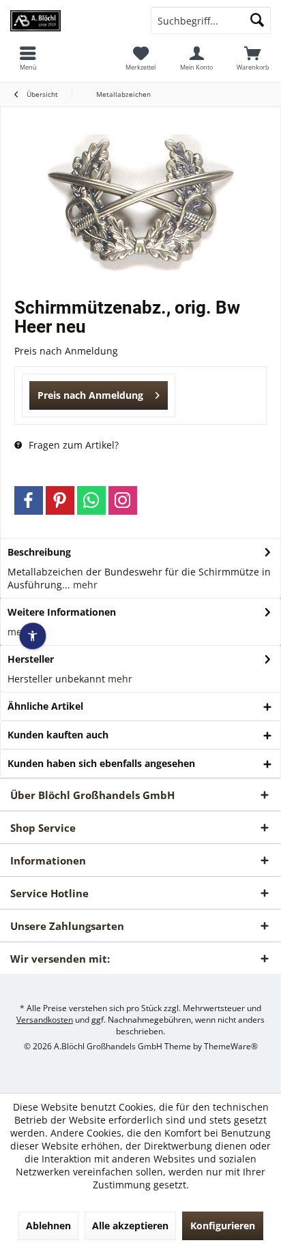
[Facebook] (28, 500)
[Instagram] (122, 500)
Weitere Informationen (62, 611)
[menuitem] (253, 58)
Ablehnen (48, 1225)
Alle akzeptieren (130, 1225)
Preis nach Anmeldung (90, 395)
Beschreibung (39, 551)
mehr (84, 584)
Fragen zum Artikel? (72, 444)
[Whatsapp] (91, 500)
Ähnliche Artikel (45, 706)
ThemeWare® (231, 1046)
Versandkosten (44, 1019)
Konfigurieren (222, 1225)
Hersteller (31, 658)
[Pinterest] (60, 500)
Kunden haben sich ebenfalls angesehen (101, 763)
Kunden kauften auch (58, 734)
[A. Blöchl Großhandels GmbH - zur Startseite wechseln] (70, 20)
